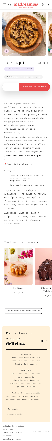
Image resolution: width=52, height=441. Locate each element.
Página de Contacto (26, 364)
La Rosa (18, 288)
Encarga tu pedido (34, 87)
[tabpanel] (19, 269)
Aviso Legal (8, 429)
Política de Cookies (12, 439)
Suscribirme (14, 415)
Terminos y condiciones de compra (13, 434)
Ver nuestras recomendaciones (23, 311)
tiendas (36, 374)
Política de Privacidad (13, 426)
